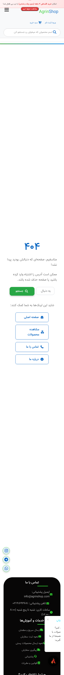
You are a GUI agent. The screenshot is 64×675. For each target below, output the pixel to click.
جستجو (19, 291)
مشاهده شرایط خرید (30, 9)
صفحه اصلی (31, 317)
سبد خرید (34, 22)
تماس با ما (32, 347)
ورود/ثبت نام (50, 22)
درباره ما (34, 359)
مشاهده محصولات (33, 332)
